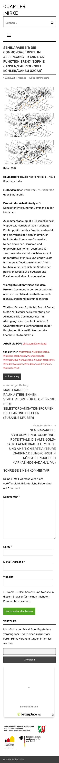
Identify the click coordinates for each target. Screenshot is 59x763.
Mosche (22, 77)
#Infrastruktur (10, 360)
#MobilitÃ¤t (48, 360)
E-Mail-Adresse (14, 561)
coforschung (12, 376)
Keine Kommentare (39, 77)
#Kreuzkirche (26, 360)
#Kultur (37, 360)
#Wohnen (46, 364)
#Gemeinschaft (35, 356)
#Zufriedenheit (11, 368)
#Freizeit (8, 356)
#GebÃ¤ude (20, 356)
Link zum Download (35, 343)
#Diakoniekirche (40, 351)
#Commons (25, 351)
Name (7, 546)
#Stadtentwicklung (13, 364)
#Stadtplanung (32, 364)
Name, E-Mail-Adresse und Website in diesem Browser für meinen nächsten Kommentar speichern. (28, 596)
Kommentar (11, 496)
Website (8, 576)
